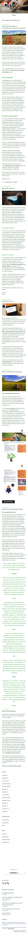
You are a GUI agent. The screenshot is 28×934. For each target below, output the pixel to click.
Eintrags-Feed (5, 836)
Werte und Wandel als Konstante (12, 372)
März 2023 (4, 792)
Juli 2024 (4, 775)
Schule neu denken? (6, 913)
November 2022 (5, 797)
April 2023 (4, 789)
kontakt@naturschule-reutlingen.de (12, 165)
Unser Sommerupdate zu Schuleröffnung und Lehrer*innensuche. (14, 27)
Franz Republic (9, 182)
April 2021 (4, 806)
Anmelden (4, 834)
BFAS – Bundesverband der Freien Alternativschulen (13, 331)
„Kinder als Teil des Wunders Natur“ (12, 509)
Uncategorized (5, 822)
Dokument (13, 408)
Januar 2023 (5, 794)
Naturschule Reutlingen (9, 9)
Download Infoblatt (8, 501)
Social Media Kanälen (7, 361)
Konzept (7, 80)
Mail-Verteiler (9, 761)
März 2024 (4, 778)
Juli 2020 (4, 811)
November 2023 (5, 786)
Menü (14, 15)
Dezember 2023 (5, 783)
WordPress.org (5, 842)
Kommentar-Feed (6, 839)
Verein (3, 825)
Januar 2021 (5, 808)
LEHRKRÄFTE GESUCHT (8, 893)
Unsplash (15, 182)
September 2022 (5, 800)
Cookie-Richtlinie (11, 928)
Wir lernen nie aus (7, 301)
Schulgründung (5, 820)
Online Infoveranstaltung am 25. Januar (10, 909)
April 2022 (4, 803)
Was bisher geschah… (8, 188)
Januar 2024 (5, 781)
